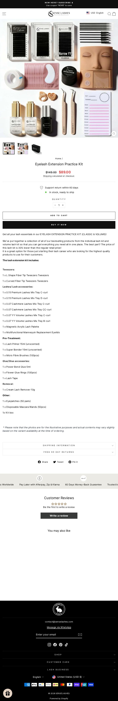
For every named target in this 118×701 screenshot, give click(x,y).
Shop (58, 655)
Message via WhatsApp (59, 627)
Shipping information (59, 445)
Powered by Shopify (59, 698)
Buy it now (59, 225)
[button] (80, 634)
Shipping (47, 176)
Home (58, 158)
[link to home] (59, 14)
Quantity (59, 199)
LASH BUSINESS (58, 670)
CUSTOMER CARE (58, 662)
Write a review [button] (59, 515)
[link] (59, 609)
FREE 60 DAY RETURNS (59, 452)
